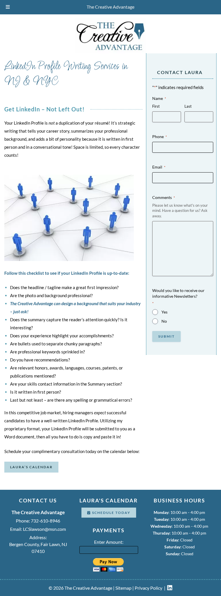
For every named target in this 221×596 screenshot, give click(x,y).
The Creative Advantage (110, 6)
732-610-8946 (45, 520)
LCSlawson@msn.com (44, 529)
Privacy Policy (148, 588)
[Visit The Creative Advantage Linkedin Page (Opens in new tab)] (169, 588)
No (164, 321)
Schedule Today (110, 512)
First (156, 106)
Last (188, 106)
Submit (166, 336)
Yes (164, 311)
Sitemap (123, 588)
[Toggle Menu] (8, 7)
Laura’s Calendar (31, 467)
